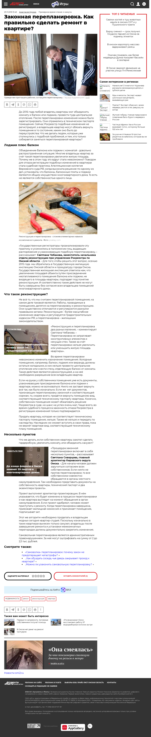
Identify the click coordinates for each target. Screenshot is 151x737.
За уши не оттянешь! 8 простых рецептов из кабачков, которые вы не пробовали (129, 136)
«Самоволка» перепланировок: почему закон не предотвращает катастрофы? (53, 554)
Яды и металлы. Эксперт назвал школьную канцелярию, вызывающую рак (126, 97)
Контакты (111, 683)
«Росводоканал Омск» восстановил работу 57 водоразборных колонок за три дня (71, 623)
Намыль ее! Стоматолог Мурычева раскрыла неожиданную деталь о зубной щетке (128, 87)
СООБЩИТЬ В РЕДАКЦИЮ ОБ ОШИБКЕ (41, 686)
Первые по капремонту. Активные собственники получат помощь (32, 621)
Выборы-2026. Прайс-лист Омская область (84, 683)
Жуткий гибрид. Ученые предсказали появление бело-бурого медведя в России (129, 117)
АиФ (88, 97)
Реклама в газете (53, 683)
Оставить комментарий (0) (75, 576)
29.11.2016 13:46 (10, 12)
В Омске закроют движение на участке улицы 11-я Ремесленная (123, 69)
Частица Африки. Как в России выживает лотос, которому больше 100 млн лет (128, 126)
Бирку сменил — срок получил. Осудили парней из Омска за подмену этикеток (123, 34)
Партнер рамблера (51, 726)
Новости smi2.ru (14, 673)
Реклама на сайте (33, 683)
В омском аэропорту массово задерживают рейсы (123, 45)
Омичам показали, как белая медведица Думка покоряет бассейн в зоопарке (123, 57)
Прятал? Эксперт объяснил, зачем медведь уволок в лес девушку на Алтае (128, 107)
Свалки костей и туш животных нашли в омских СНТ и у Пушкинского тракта (123, 22)
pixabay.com (55, 240)
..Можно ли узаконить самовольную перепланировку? (58, 564)
